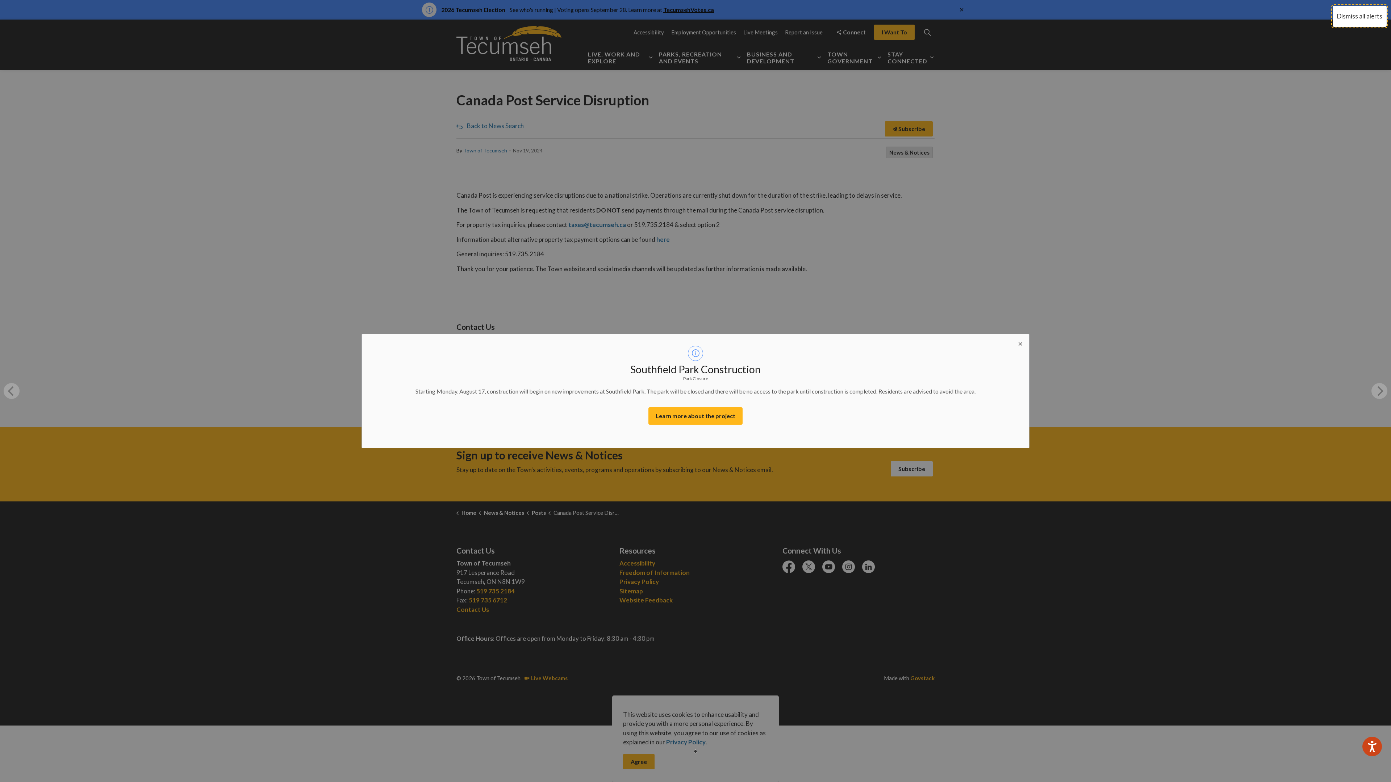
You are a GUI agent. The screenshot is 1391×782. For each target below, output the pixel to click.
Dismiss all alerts (1359, 16)
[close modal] (1020, 343)
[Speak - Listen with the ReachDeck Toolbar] (1372, 746)
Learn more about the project (695, 415)
